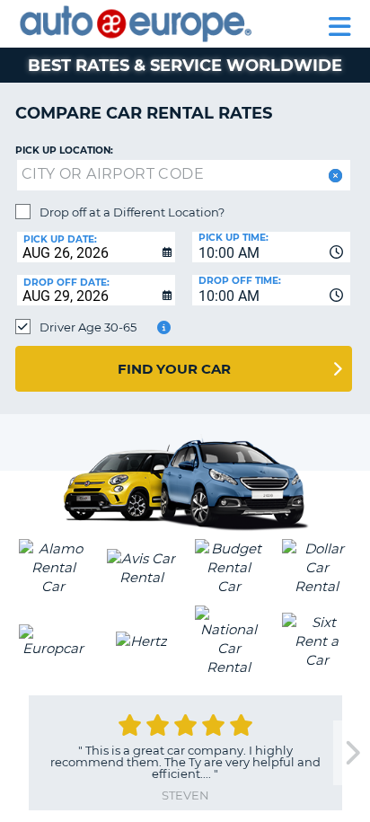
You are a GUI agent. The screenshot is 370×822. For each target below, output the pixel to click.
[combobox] (271, 247)
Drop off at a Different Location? (132, 212)
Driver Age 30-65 (88, 327)
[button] (333, 175)
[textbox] (183, 175)
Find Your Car (174, 368)
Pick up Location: (64, 150)
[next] (351, 753)
